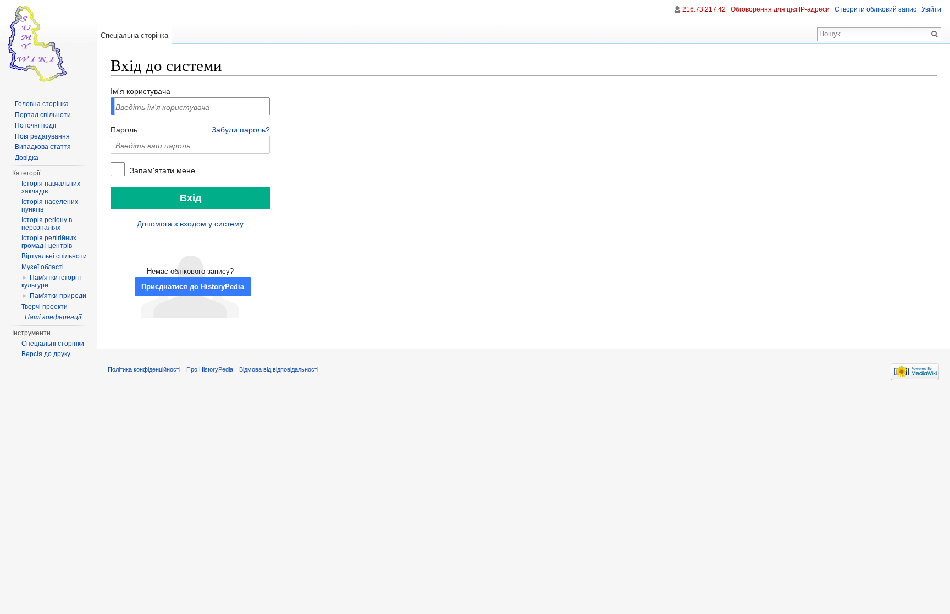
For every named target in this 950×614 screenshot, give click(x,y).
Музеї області (42, 267)
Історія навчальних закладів (50, 187)
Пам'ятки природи (58, 296)
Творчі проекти (44, 307)
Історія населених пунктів (49, 205)
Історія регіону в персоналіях (46, 223)
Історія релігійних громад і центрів (48, 242)
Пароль (124, 129)
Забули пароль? (241, 129)
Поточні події (35, 125)
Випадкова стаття (43, 147)
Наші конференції (53, 317)
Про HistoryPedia (209, 369)
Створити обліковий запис (875, 9)
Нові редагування (42, 136)
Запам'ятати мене (161, 170)
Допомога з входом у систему (190, 223)
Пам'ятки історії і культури (51, 281)
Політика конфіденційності (144, 369)
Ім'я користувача (140, 91)
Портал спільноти (43, 115)
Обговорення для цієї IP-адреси (780, 9)
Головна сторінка (42, 104)
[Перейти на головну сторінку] (48, 44)
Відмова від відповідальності (278, 369)
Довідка (26, 158)
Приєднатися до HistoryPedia (192, 287)
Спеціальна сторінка (134, 35)
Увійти (931, 9)
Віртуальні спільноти (54, 256)
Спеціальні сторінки (52, 343)
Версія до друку (45, 354)
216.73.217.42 (704, 9)
